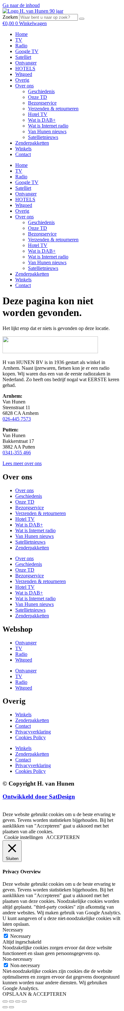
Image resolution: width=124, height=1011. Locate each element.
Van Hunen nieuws (47, 131)
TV (18, 40)
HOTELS (25, 68)
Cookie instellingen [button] (23, 837)
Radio (21, 45)
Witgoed (23, 74)
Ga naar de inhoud (21, 5)
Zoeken (10, 17)
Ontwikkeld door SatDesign (39, 796)
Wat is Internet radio (48, 125)
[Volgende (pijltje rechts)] (11, 1007)
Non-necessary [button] (17, 959)
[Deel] (17, 1001)
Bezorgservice (42, 103)
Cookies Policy (30, 737)
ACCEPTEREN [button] (63, 837)
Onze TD (37, 97)
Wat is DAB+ (42, 120)
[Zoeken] (81, 19)
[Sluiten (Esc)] (24, 1001)
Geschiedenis (41, 91)
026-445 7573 (17, 419)
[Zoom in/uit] (5, 1001)
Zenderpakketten (32, 143)
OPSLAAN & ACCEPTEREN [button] (34, 994)
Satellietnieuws (43, 137)
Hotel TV (37, 114)
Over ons (24, 85)
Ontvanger (26, 62)
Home (21, 34)
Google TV (26, 51)
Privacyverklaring (33, 731)
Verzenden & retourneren (53, 108)
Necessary (20, 936)
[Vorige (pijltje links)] (5, 1007)
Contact (23, 154)
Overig (22, 80)
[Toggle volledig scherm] (11, 1001)
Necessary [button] (13, 929)
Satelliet (23, 57)
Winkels (23, 148)
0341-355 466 (17, 452)
